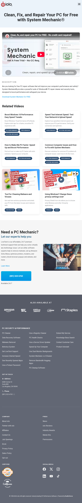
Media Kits (47, 435)
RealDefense (69, 496)
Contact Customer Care (64, 342)
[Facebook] (44, 469)
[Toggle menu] (79, 4)
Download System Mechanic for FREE (16, 97)
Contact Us (6, 435)
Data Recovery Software (11, 338)
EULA (4, 444)
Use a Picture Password (11, 365)
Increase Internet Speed (11, 356)
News (45, 421)
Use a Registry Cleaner (37, 333)
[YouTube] (51, 476)
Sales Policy (7, 453)
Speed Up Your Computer (38, 347)
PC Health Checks (36, 338)
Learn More (5, 266)
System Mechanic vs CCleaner (40, 356)
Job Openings (7, 439)
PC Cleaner (6, 333)
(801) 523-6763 (16, 276)
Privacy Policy (7, 449)
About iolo (6, 421)
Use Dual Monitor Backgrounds (40, 351)
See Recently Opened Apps (12, 361)
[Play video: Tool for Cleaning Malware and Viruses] (21, 179)
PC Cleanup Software (37, 368)
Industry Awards (49, 430)
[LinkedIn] (44, 476)
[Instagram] (58, 469)
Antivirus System (8, 347)
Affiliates (5, 430)
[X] (51, 469)
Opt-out (5, 458)
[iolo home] (6, 4)
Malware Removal (8, 342)
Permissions (47, 439)
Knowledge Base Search (65, 338)
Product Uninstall (62, 347)
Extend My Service (63, 333)
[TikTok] (58, 476)
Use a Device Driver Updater (39, 342)
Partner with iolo (8, 426)
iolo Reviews (47, 426)
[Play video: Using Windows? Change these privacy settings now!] (61, 179)
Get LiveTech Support (10, 351)
